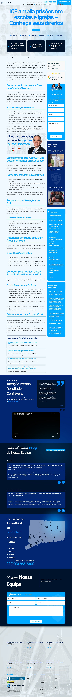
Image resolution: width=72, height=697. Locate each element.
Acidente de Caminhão (55, 215)
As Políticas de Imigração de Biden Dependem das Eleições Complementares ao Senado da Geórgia (22, 367)
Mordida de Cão (53, 252)
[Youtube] (12, 675)
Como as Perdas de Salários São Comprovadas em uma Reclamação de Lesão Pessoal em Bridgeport (56, 300)
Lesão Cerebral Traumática (56, 248)
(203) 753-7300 (50, 2)
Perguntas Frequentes (58, 676)
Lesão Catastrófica (54, 245)
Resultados (56, 680)
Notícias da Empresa (54, 259)
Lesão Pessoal (53, 250)
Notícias (51, 257)
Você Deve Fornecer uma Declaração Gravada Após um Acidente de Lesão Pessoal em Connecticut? (56, 323)
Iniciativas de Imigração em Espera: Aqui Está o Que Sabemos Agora (22, 343)
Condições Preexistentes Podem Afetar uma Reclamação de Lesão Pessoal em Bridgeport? (56, 307)
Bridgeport (42, 682)
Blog (9, 57)
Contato (54, 4)
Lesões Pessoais (30, 676)
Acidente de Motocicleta (56, 224)
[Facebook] (7, 675)
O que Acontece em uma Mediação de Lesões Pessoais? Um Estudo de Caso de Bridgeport (55, 294)
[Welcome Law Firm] (6, 2)
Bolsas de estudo (57, 678)
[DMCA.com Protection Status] (10, 682)
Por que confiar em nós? (53, 68)
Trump (51, 272)
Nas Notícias (52, 255)
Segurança (52, 268)
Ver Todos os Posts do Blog (55, 450)
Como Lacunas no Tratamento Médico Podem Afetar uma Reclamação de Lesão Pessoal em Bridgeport (56, 315)
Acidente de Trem (54, 226)
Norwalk (41, 684)
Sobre (24, 4)
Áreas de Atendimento (40, 4)
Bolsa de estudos (54, 228)
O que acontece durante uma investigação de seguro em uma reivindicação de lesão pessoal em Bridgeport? (56, 330)
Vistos (51, 277)
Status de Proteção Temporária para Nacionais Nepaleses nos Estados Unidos (21, 351)
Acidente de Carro (54, 218)
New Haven (42, 689)
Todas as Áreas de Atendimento (43, 692)
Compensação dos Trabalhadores (54, 232)
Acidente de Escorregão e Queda (56, 221)
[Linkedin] (10, 675)
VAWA (50, 275)
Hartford (42, 680)
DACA (50, 235)
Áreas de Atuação (30, 4)
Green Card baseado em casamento (55, 240)
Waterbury (42, 678)
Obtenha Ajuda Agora (64, 1)
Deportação (52, 237)
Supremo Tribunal (54, 270)
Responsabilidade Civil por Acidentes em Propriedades (56, 265)
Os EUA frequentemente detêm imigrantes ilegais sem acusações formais (22, 359)
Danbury (42, 687)
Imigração (52, 243)
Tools (55, 687)
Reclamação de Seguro (55, 262)
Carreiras (55, 683)
